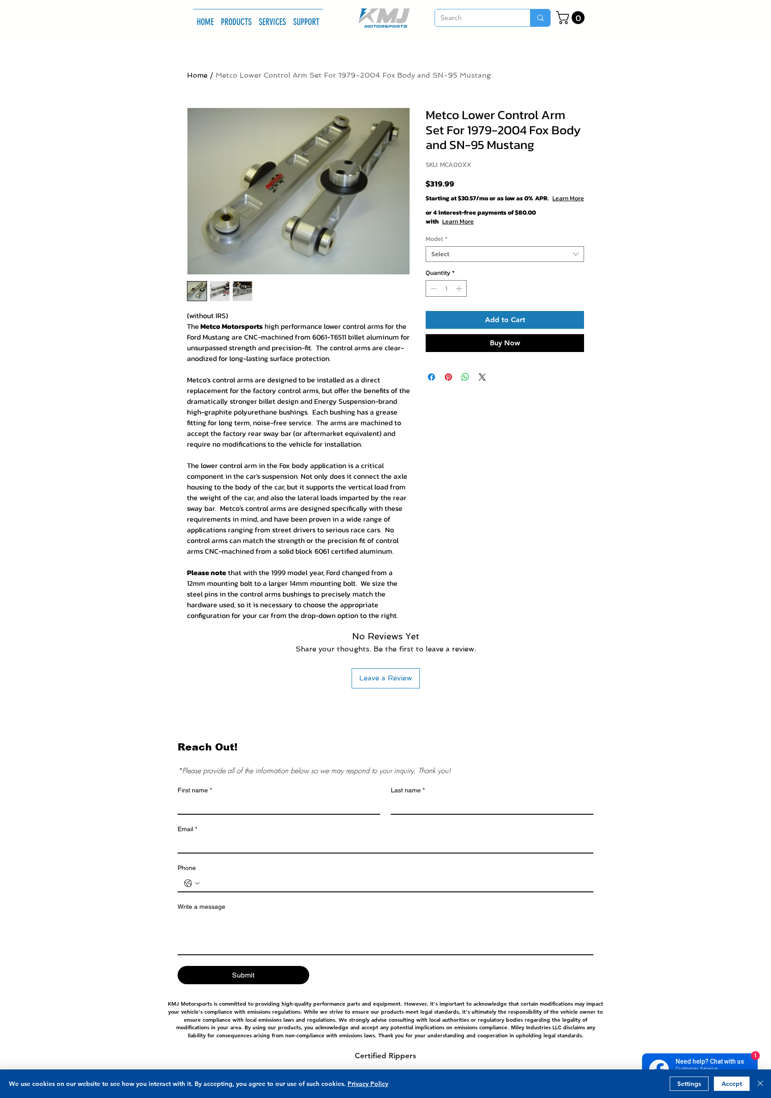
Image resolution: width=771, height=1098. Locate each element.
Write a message (201, 906)
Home (197, 75)
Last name (408, 790)
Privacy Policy (368, 1084)
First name (195, 790)
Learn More (490, 207)
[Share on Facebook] (431, 386)
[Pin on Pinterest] (448, 386)
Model (437, 248)
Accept (731, 1084)
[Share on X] (482, 386)
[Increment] (459, 297)
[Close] (760, 1084)
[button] (236, 18)
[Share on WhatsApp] (465, 386)
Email (187, 829)
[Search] (540, 17)
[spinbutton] (446, 297)
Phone (187, 867)
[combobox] (505, 263)
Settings (689, 1084)
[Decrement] (432, 297)
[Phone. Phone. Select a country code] (192, 883)
